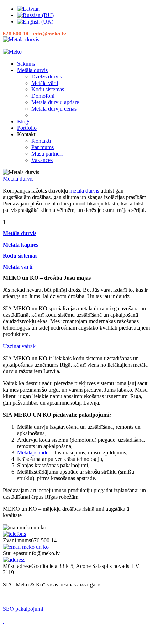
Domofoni (42, 96)
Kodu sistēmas (47, 89)
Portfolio (27, 128)
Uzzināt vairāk (19, 346)
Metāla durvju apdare (55, 102)
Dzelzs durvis (46, 76)
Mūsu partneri (47, 154)
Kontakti (41, 141)
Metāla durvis (32, 70)
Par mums (42, 147)
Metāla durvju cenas (53, 109)
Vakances (42, 160)
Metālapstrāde (32, 452)
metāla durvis (84, 191)
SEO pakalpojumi (23, 609)
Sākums (26, 64)
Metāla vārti (44, 83)
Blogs (23, 121)
